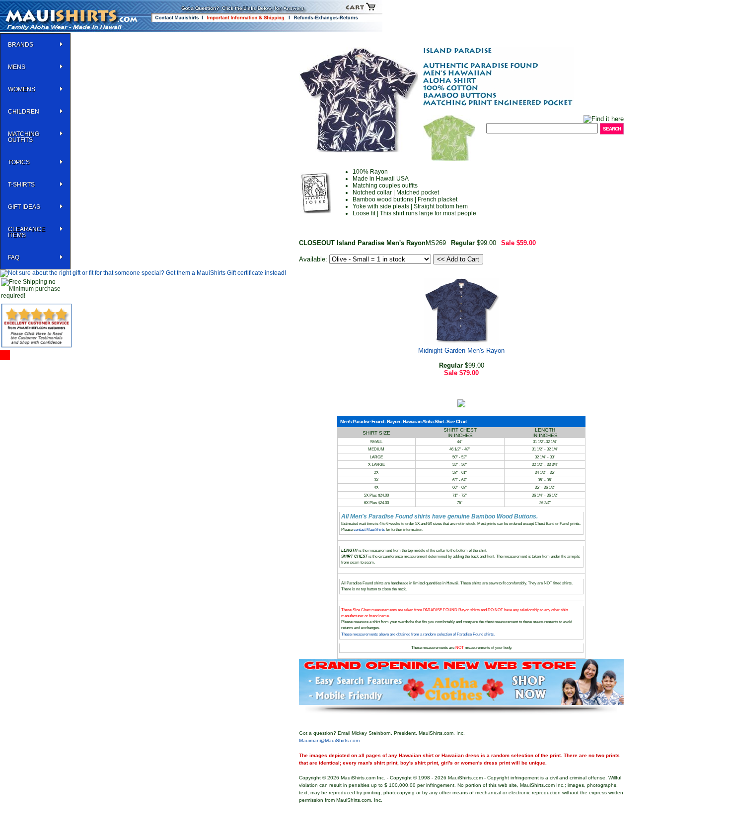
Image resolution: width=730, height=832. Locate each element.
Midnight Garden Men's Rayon (461, 350)
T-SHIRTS (21, 184)
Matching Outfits (23, 136)
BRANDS (20, 44)
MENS (16, 67)
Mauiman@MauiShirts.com (329, 740)
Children (23, 111)
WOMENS (21, 89)
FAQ (13, 257)
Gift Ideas (24, 206)
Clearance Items (26, 232)
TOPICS (19, 162)
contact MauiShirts (370, 529)
